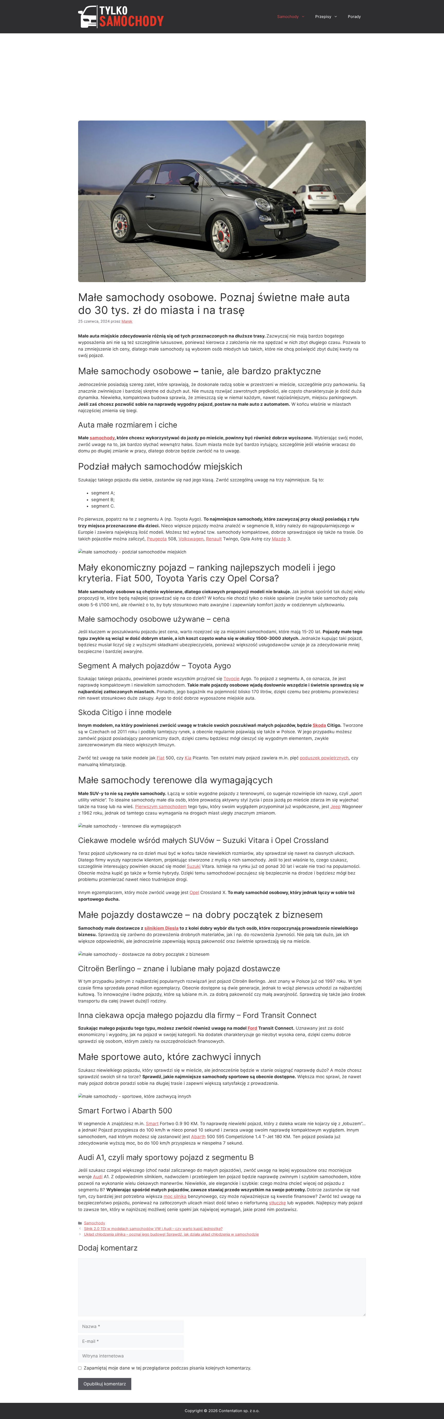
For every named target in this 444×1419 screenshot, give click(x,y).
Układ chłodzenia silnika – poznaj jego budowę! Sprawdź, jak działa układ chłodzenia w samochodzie (171, 1234)
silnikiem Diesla (161, 928)
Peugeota (157, 538)
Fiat (160, 757)
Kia (188, 757)
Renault (214, 538)
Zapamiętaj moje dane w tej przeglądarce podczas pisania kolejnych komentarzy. (167, 1368)
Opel (194, 892)
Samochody (288, 16)
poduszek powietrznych (324, 757)
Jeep (335, 806)
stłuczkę (277, 1202)
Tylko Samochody (196, 17)
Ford (252, 1028)
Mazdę (279, 538)
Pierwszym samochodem (161, 806)
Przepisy (323, 16)
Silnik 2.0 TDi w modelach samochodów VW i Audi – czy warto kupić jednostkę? (153, 1228)
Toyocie (231, 678)
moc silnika (175, 1196)
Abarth (198, 1136)
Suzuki (193, 866)
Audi (98, 1176)
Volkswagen (191, 538)
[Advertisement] (222, 72)
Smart (152, 1123)
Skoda (319, 725)
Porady (354, 16)
